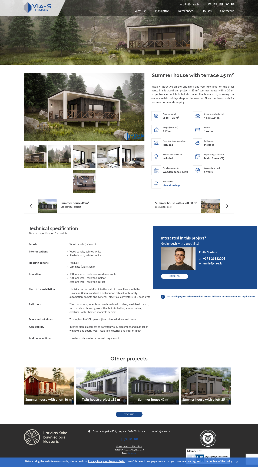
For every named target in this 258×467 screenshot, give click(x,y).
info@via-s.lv (191, 4)
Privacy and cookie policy (129, 446)
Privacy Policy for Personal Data (106, 461)
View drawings (171, 185)
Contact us (227, 11)
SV (226, 4)
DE (232, 4)
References (185, 11)
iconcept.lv (132, 453)
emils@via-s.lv (212, 263)
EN (215, 4)
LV (209, 4)
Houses (206, 11)
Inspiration (162, 11)
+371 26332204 (214, 259)
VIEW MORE (129, 414)
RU (221, 4)
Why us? (140, 11)
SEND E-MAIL (175, 276)
